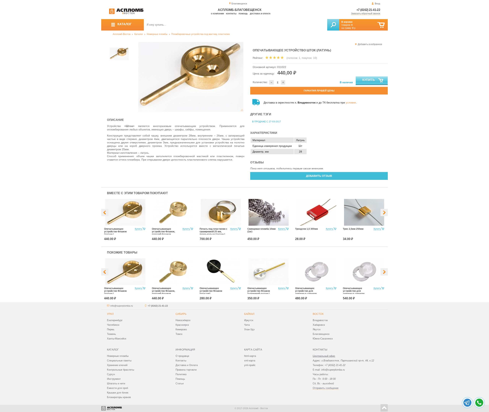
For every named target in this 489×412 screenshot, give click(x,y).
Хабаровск (319, 324)
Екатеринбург (115, 320)
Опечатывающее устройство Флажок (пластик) (211, 291)
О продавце (182, 356)
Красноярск (182, 324)
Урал (110, 313)
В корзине (347, 22)
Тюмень (111, 334)
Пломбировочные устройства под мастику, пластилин (200, 34)
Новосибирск (183, 320)
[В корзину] (381, 25)
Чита (247, 324)
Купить (368, 80)
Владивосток (320, 320)
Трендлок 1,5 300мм (306, 229)
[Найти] (333, 25)
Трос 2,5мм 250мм (353, 229)
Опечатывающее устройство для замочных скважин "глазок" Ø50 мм (353, 292)
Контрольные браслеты (120, 369)
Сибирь (181, 313)
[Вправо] (384, 212)
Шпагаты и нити (116, 383)
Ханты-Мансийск (116, 338)
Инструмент (114, 378)
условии (351, 102)
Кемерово (181, 329)
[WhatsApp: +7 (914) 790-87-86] (479, 402)
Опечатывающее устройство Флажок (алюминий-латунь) (258, 291)
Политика (181, 374)
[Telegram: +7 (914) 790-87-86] (467, 402)
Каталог (138, 34)
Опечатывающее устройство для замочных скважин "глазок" (306, 292)
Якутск (317, 329)
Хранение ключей (117, 365)
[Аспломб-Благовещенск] (126, 13)
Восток (318, 313)
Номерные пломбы (157, 34)
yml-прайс (250, 365)
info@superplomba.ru (121, 306)
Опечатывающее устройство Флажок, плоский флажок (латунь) (163, 233)
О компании (217, 14)
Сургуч (111, 374)
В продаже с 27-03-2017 (266, 121)
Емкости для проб (117, 388)
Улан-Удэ (249, 329)
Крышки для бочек (117, 392)
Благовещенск (321, 334)
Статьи (180, 383)
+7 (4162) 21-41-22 (368, 9)
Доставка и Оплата (187, 365)
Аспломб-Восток (121, 34)
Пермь (110, 329)
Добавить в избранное (370, 44)
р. (354, 28)
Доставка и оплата (260, 14)
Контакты (231, 14)
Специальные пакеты (119, 360)
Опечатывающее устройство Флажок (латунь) (115, 232)
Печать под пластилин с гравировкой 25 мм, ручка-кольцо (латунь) (213, 232)
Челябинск (113, 324)
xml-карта (249, 360)
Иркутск (248, 320)
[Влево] (104, 212)
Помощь (243, 14)
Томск (179, 334)
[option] (191, 77)
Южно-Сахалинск (323, 338)
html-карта (250, 356)
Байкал (249, 313)
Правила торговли (186, 369)
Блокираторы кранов (119, 397)
